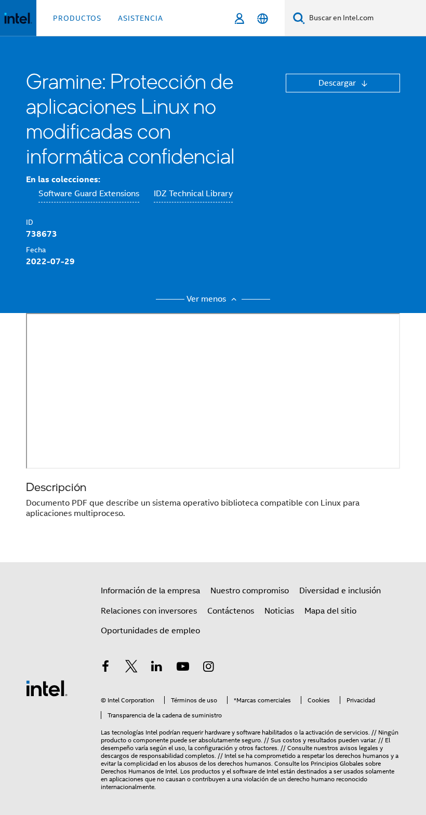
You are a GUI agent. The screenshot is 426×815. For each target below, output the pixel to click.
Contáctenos (230, 611)
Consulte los (292, 763)
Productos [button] (77, 18)
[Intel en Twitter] (131, 668)
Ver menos (207, 299)
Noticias (279, 611)
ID (29, 222)
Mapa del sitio (330, 611)
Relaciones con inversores (149, 611)
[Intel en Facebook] (105, 668)
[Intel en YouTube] (183, 668)
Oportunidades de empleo (150, 631)
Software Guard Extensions (88, 193)
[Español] (263, 18)
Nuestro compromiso (249, 591)
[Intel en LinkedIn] (157, 668)
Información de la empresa (150, 591)
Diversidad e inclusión (340, 591)
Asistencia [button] (140, 18)
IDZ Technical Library (193, 193)
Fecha (36, 249)
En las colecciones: (63, 179)
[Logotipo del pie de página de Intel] (47, 688)
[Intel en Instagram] (208, 668)
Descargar (338, 83)
